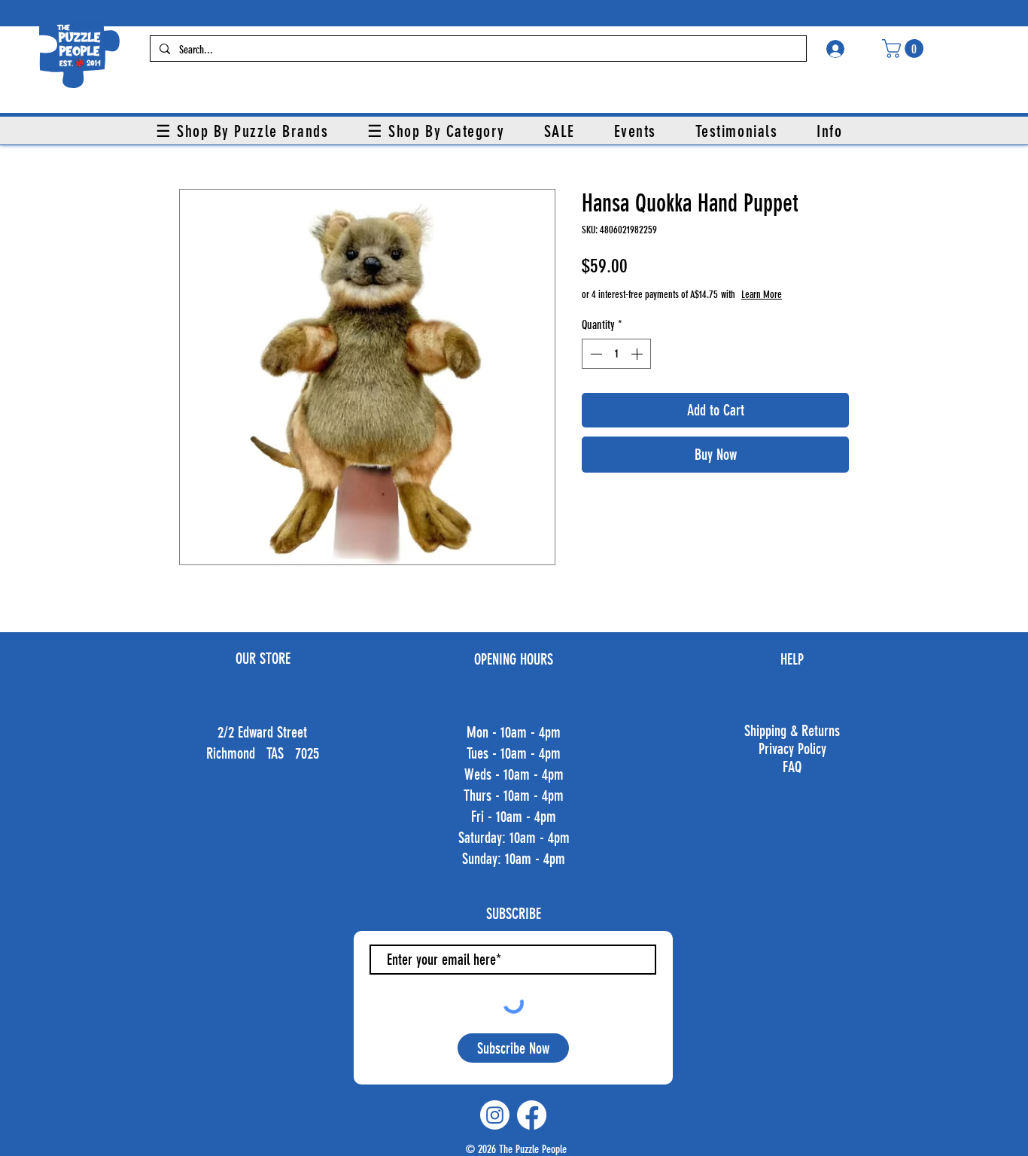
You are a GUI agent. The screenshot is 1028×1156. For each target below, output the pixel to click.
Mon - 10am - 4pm (514, 732)
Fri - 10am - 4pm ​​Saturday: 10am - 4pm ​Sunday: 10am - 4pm (514, 838)
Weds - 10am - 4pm (514, 774)
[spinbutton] (616, 353)
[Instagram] (494, 1115)
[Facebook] (531, 1115)
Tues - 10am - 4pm (514, 753)
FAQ (792, 767)
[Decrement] (594, 353)
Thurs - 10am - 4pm (514, 795)
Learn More (761, 294)
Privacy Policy (792, 749)
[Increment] (638, 353)
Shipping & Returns (792, 731)
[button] (905, 48)
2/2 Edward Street (262, 732)
